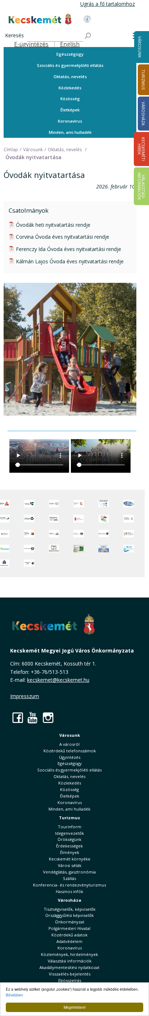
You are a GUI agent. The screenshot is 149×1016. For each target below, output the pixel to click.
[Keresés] (88, 36)
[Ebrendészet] (103, 533)
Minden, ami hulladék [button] (70, 132)
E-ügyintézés (31, 44)
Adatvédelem (69, 941)
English (70, 44)
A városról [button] (69, 744)
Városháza (69, 900)
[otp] (78, 548)
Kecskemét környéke (69, 859)
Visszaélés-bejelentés (69, 974)
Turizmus (69, 817)
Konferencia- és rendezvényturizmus (69, 885)
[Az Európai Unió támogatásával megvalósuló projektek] (103, 503)
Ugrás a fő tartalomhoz (107, 3)
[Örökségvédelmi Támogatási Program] (54, 518)
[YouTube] (33, 717)
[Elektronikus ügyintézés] (78, 503)
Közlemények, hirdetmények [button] (69, 954)
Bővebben (14, 995)
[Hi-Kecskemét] (128, 503)
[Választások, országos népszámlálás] (103, 518)
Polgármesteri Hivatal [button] (69, 928)
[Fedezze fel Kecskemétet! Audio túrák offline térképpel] (29, 533)
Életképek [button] (70, 109)
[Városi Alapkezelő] (128, 533)
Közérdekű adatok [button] (69, 935)
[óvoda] (54, 548)
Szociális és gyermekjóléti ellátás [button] (70, 65)
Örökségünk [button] (69, 839)
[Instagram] (48, 717)
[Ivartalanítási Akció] (29, 563)
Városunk (139, 47)
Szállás (69, 878)
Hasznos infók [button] (69, 891)
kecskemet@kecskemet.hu (58, 679)
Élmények (69, 852)
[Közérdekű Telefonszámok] (29, 503)
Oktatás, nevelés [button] (70, 76)
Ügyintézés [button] (69, 757)
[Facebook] (17, 717)
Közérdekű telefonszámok (69, 750)
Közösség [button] (70, 98)
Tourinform (69, 826)
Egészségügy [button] (70, 54)
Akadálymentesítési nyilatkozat (69, 967)
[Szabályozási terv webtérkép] (128, 518)
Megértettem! (75, 1007)
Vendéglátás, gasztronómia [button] (69, 872)
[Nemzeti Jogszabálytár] (78, 518)
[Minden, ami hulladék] (29, 518)
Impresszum (24, 696)
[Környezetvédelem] (29, 548)
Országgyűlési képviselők (69, 915)
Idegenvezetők (69, 833)
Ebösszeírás (69, 980)
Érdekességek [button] (69, 846)
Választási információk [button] (69, 961)
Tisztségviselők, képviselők (69, 909)
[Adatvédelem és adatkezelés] (54, 503)
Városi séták (69, 865)
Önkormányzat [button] (69, 921)
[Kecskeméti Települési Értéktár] (54, 533)
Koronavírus (70, 121)
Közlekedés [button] (70, 87)
